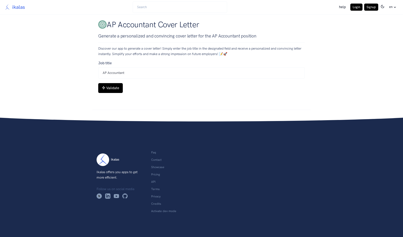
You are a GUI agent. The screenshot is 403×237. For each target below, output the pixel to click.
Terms (155, 189)
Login (356, 7)
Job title (105, 63)
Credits (156, 204)
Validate (112, 88)
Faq (153, 152)
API (153, 182)
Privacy (156, 196)
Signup (371, 7)
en (391, 7)
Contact (156, 160)
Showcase (157, 167)
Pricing (155, 174)
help (342, 7)
